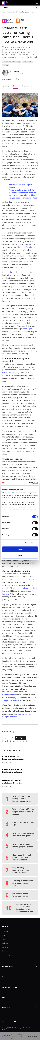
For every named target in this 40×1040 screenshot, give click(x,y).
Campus (5, 8)
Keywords (5, 947)
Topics (4, 939)
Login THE (7, 738)
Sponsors (5, 951)
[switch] (35, 522)
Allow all (20, 549)
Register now (32, 1036)
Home (3, 12)
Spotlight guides (24, 12)
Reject (20, 555)
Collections (5, 943)
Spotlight (5, 931)
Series (4, 935)
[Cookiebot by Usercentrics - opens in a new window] (29, 483)
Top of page (5, 86)
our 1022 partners (14, 493)
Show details (29, 543)
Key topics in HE (12, 12)
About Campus (7, 955)
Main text (15, 86)
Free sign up (20, 738)
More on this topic (27, 86)
